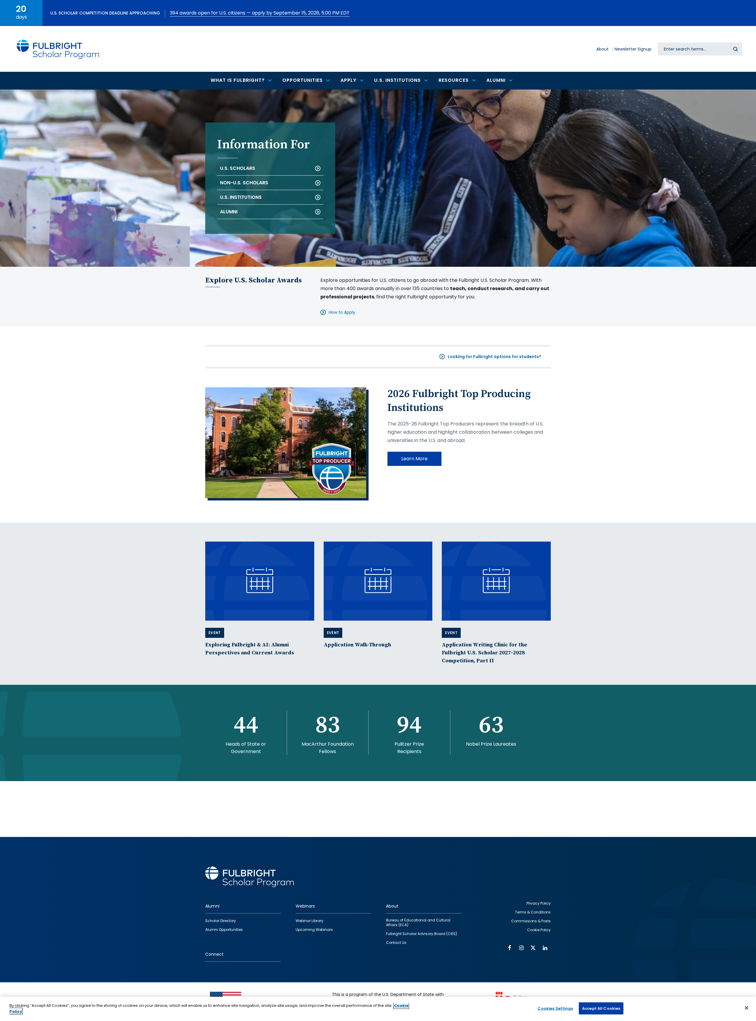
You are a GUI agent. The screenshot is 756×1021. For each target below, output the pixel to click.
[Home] (58, 49)
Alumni (228, 211)
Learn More (414, 458)
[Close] (746, 1007)
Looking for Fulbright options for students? (494, 357)
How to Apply (342, 312)
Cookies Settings (555, 1008)
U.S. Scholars (237, 168)
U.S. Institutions (241, 197)
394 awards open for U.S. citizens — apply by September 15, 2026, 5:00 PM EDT (260, 12)
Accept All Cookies (601, 1008)
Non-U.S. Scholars (244, 182)
